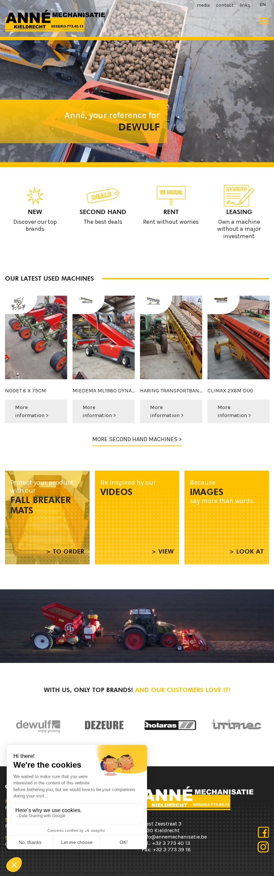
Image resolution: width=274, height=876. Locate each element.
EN (263, 4)
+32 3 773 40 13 (171, 843)
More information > (32, 411)
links (245, 5)
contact (225, 5)
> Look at (246, 551)
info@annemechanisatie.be (174, 837)
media (203, 5)
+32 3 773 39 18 (172, 849)
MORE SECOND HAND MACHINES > (137, 439)
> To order (65, 551)
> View (162, 551)
